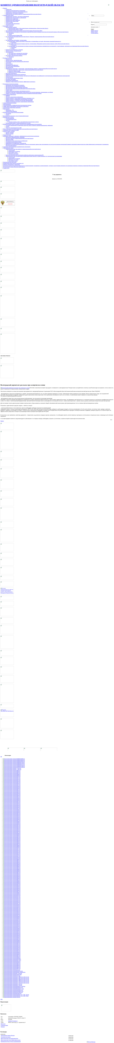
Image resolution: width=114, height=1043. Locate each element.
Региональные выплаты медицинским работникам (17, 61)
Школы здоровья (9, 133)
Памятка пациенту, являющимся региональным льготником (19, 99)
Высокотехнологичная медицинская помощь (13, 112)
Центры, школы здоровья (9, 131)
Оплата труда (9, 59)
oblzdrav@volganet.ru (12, 1021)
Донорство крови (7, 134)
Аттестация (8, 62)
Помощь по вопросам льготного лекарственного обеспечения (20, 101)
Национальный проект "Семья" (15, 29)
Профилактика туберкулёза (12, 18)
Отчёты (10, 34)
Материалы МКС (10, 139)
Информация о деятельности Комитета (14, 12)
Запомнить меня (94, 27)
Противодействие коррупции (9, 162)
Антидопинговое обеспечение (13, 23)
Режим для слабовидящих (32, 1)
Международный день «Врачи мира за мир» (11, 1040)
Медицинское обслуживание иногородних (15, 86)
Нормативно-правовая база (12, 80)
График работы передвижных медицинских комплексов (15, 106)
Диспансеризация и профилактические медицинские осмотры (17, 105)
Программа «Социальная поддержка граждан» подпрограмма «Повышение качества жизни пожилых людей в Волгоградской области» (39, 43)
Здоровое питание (10, 24)
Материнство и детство (8, 117)
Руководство (8, 9)
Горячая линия (9, 89)
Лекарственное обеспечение (9, 94)
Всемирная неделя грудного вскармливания (11, 1041)
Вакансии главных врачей (14, 71)
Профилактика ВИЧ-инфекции (13, 20)
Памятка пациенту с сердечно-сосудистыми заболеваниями (19, 100)
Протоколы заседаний (13, 153)
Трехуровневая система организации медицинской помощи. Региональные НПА (24, 30)
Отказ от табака (9, 22)
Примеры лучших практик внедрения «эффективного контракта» (20, 81)
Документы (11, 33)
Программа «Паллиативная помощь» (14, 55)
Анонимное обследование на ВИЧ (11, 130)
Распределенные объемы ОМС (15, 35)
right (61, 746)
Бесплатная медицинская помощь (10, 83)
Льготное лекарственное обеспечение (14, 97)
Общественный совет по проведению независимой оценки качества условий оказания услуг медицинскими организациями (34, 156)
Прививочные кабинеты (11, 111)
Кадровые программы (11, 79)
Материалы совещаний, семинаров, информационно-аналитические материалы (21, 136)
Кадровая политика (7, 58)
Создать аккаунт (94, 33)
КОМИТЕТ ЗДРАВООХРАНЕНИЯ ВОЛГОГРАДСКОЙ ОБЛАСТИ (32, 5)
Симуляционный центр (11, 119)
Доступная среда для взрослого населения (17, 53)
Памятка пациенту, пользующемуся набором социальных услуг (20, 98)
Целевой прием (9, 77)
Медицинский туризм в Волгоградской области (14, 166)
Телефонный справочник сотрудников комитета (16, 11)
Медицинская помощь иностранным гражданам (16, 87)
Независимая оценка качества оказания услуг (13, 163)
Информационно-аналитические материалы (16, 74)
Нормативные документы (14, 151)
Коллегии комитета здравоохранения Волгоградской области (19, 138)
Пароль (92, 24)
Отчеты (13, 48)
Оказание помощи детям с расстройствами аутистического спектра (23, 121)
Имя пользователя (95, 22)
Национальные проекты (11, 27)
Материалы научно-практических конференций (16, 140)
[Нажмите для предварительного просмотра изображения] (15, 387)
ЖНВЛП (8, 95)
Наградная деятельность (11, 73)
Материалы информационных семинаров (15, 137)
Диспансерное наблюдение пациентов (11, 107)
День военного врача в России (8, 1035)
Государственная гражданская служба (14, 78)
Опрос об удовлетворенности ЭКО (14, 127)
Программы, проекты (8, 26)
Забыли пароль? (94, 30)
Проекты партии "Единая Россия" (13, 50)
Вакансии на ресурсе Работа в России (16, 72)
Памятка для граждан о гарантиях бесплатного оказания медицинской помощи (23, 93)
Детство (7, 120)
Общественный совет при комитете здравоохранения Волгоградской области (23, 149)
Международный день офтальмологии (9, 1038)
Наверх (2, 421)
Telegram (3, 1026)
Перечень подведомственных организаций (15, 10)
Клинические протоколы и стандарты (14, 49)
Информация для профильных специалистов (16, 143)
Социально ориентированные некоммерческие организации (16, 146)
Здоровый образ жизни (8, 15)
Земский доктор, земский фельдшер (14, 60)
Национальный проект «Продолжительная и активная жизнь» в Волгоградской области (28, 28)
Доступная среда (9, 52)
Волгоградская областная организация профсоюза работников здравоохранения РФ (25, 155)
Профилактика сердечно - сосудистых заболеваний (17, 16)
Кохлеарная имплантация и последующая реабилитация (15, 115)
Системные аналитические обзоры (13, 142)
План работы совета (12, 152)
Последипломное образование (12, 66)
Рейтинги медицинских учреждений (11, 164)
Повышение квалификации (12, 65)
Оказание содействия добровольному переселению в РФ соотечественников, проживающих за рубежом (29, 92)
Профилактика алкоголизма (12, 21)
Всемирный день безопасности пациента (15, 85)
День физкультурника (6, 1037)
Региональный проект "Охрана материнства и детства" (18, 123)
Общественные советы (8, 147)
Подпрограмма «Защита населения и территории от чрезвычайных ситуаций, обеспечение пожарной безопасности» (34, 41)
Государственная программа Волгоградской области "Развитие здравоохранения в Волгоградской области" (30, 36)
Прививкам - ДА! (10, 110)
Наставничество (9, 67)
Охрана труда (6, 168)
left (2, 746)
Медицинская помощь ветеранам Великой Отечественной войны (20, 88)
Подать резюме (9, 63)
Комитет (5, 8)
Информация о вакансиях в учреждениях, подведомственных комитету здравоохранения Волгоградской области (31, 68)
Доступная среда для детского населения (17, 54)
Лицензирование (7, 104)
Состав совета (11, 150)
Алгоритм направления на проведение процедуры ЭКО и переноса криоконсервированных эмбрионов (29, 125)
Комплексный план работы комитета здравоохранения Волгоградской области (23, 14)
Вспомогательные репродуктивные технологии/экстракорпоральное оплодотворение (22, 124)
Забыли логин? (94, 31)
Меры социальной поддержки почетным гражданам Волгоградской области (20, 129)
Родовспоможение (10, 118)
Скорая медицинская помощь (9, 102)
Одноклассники (4, 1025)
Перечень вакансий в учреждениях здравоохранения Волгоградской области (25, 69)
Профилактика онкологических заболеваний (16, 17)
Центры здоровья (10, 132)
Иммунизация (6, 108)
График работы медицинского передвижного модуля (18, 91)
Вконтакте (3, 1023)
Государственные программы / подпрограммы (16, 40)
